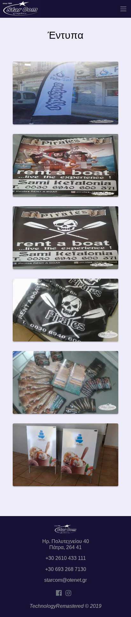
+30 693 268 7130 (65, 569)
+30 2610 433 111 (65, 558)
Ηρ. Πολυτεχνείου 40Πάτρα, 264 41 (65, 544)
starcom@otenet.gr (65, 580)
